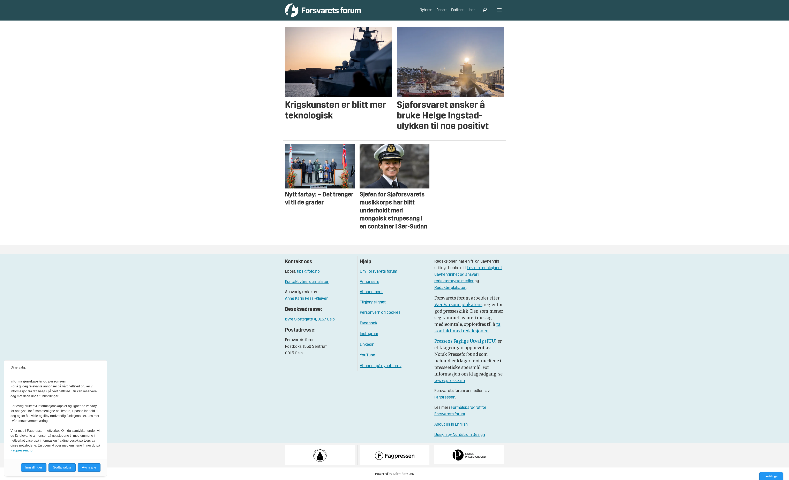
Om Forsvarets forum (378, 272)
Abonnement (371, 292)
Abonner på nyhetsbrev (380, 366)
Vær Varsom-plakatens (458, 304)
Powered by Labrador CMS (394, 474)
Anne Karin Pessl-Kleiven (307, 299)
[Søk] (485, 10)
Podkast (457, 10)
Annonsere (369, 282)
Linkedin (367, 345)
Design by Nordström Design (459, 435)
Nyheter (426, 10)
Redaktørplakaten (450, 288)
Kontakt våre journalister (307, 282)
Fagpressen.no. (21, 450)
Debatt (441, 10)
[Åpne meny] (499, 10)
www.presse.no (449, 380)
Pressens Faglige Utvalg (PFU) (465, 341)
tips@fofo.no (308, 272)
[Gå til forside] (323, 10)
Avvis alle (89, 467)
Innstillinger (771, 476)
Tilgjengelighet (373, 302)
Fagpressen (444, 397)
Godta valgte (62, 467)
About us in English (451, 425)
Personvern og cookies (380, 313)
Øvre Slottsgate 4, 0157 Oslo (310, 319)
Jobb (471, 10)
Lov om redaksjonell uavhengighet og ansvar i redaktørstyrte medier (468, 274)
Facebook (368, 323)
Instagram (369, 334)
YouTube (367, 355)
